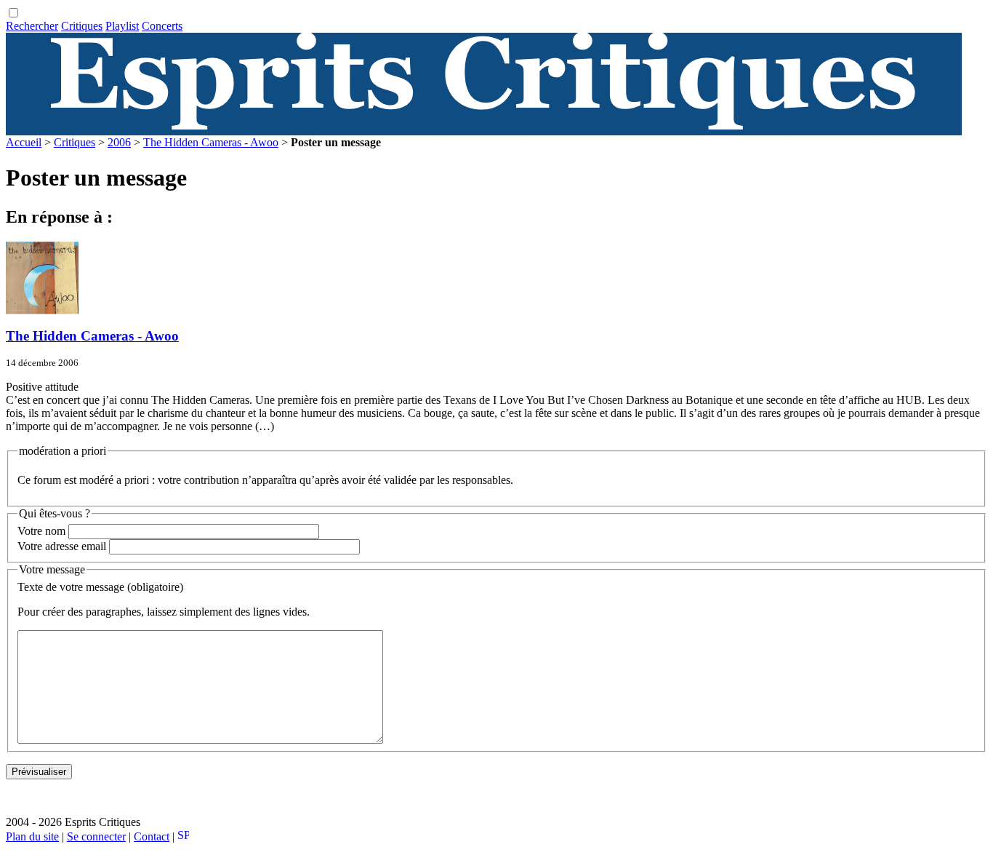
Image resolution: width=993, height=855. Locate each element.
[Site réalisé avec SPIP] (183, 836)
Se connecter (96, 836)
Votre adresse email (61, 546)
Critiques (81, 26)
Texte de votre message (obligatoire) (100, 587)
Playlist (122, 26)
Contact (151, 836)
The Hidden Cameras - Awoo (210, 142)
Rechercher (32, 26)
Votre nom (41, 531)
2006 (119, 142)
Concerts (162, 26)
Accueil (23, 142)
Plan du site (32, 836)
